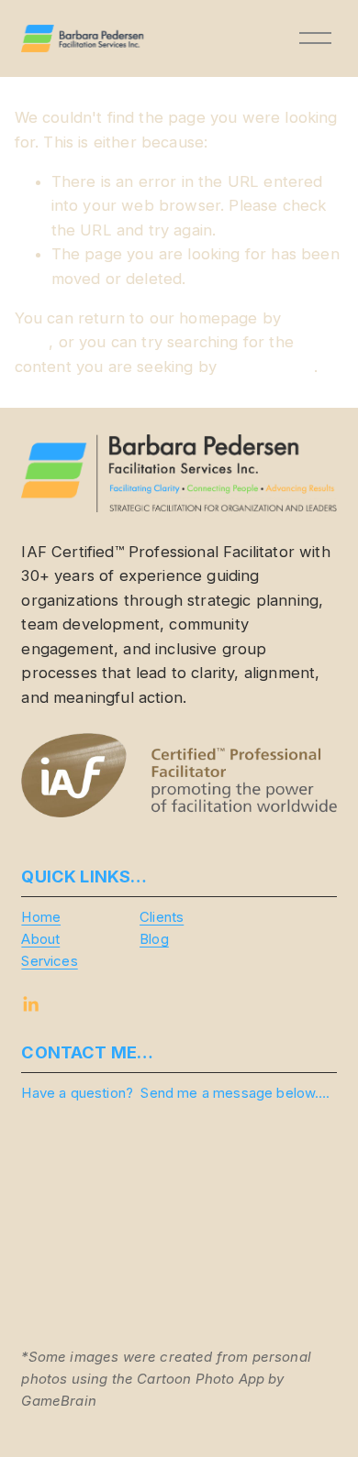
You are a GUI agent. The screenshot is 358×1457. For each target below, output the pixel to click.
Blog (154, 939)
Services (49, 961)
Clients (162, 917)
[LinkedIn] (30, 1004)
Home (41, 917)
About (40, 939)
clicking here (267, 366)
